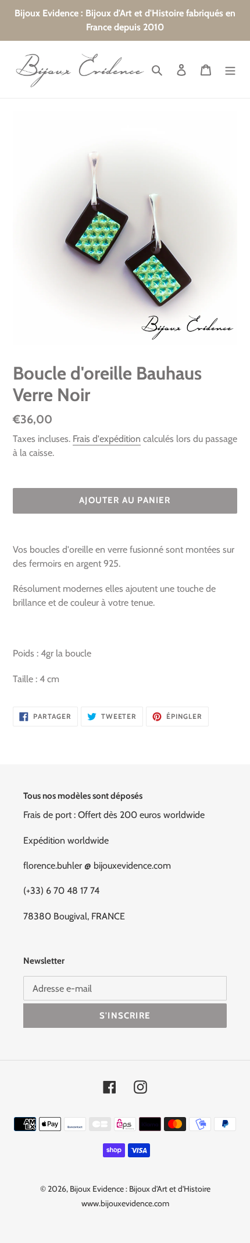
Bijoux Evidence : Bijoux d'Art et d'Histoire (140, 1189)
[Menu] (230, 69)
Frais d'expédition (107, 438)
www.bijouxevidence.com (125, 1203)
